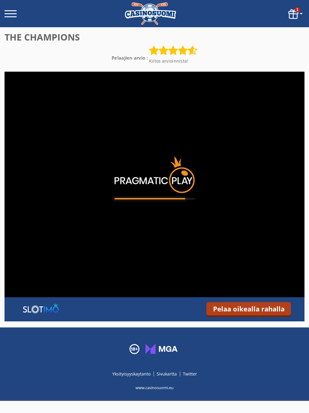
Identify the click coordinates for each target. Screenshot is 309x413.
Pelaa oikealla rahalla (249, 308)
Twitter (190, 374)
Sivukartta (167, 374)
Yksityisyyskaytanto (132, 374)
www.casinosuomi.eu (154, 387)
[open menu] (11, 13)
